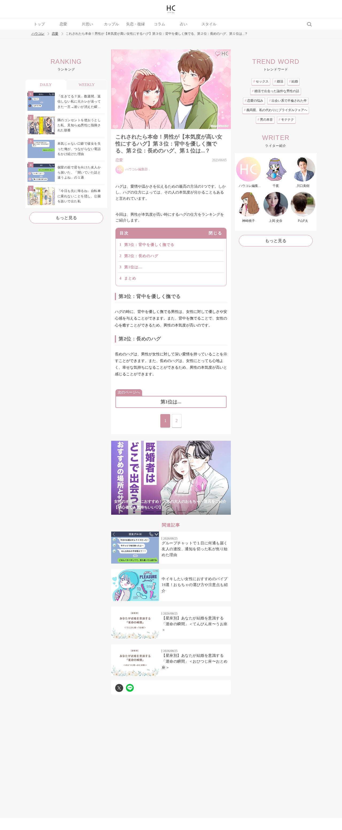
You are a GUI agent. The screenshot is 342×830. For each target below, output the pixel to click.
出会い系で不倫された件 (288, 101)
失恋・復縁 (135, 24)
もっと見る (66, 217)
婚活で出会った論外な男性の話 (275, 91)
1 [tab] (139, 511)
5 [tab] (182, 511)
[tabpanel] (171, 478)
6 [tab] (192, 511)
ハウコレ (38, 34)
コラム (159, 24)
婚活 (278, 81)
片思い (87, 24)
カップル (111, 24)
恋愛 (63, 24)
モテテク (286, 119)
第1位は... (133, 267)
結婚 (293, 81)
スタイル (208, 24)
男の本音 (265, 119)
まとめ (130, 278)
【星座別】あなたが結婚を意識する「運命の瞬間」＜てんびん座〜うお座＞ (195, 624)
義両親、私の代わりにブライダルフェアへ (275, 110)
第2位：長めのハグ (141, 256)
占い (183, 24)
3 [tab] (160, 511)
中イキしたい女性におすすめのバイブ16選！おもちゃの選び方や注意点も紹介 (195, 585)
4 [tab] (171, 511)
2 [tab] (150, 511)
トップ (39, 24)
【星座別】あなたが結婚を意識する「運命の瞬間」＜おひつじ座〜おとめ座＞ (195, 662)
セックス (261, 81)
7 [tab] (203, 511)
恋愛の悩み (254, 101)
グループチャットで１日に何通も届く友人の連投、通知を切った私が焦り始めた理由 (195, 549)
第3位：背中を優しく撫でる (149, 245)
